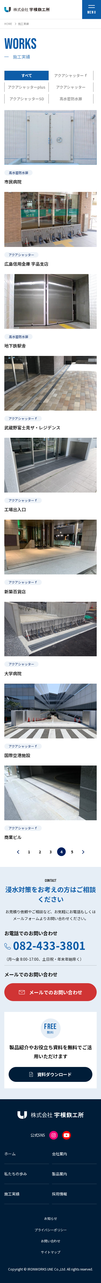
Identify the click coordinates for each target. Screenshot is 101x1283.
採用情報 (59, 1194)
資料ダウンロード (54, 1074)
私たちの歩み (15, 1173)
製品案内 (59, 1173)
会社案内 (59, 1153)
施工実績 (11, 1194)
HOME (8, 24)
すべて (26, 75)
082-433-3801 (49, 945)
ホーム (10, 1153)
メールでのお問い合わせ (55, 992)
